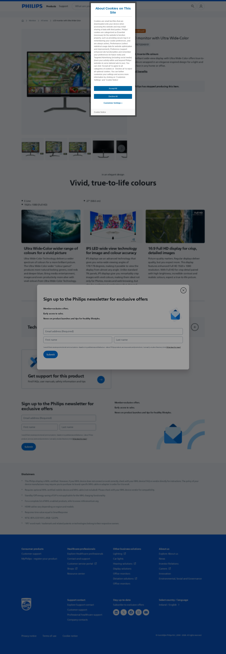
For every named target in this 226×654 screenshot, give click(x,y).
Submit (50, 354)
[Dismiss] (183, 290)
